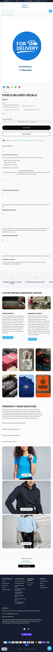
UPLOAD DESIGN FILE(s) (7, 119)
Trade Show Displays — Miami (19, 596)
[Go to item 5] (19, 87)
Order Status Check (44, 581)
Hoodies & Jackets (5, 583)
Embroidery (29, 584)
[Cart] (51, 5)
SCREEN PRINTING (8, 337)
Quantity (4, 113)
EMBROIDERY (32, 339)
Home (3, 14)
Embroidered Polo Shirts (19, 583)
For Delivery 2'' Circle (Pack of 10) (10, 106)
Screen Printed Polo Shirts (20, 581)
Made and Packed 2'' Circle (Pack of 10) (31, 109)
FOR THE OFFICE (26, 543)
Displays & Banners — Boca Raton (20, 599)
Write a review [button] (26, 566)
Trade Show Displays (6, 589)
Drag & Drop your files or (26, 121)
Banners (3, 587)
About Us (41, 583)
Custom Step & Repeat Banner (19, 586)
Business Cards (5, 585)
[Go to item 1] (4, 87)
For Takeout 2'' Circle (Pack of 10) (28, 106)
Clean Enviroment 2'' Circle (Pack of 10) (12, 109)
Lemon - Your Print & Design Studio (28, 649)
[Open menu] (2, 5)
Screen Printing (30, 582)
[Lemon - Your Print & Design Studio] (25, 6)
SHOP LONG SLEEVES (26, 509)
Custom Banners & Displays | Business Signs (20, 589)
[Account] (48, 5)
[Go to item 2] (7, 87)
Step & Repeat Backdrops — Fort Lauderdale (20, 603)
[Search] (50, 11)
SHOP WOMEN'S (26, 474)
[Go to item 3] (11, 87)
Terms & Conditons (43, 587)
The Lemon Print (5, 92)
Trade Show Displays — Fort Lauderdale (19, 593)
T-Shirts (3, 581)
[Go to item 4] (15, 87)
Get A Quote (42, 585)
